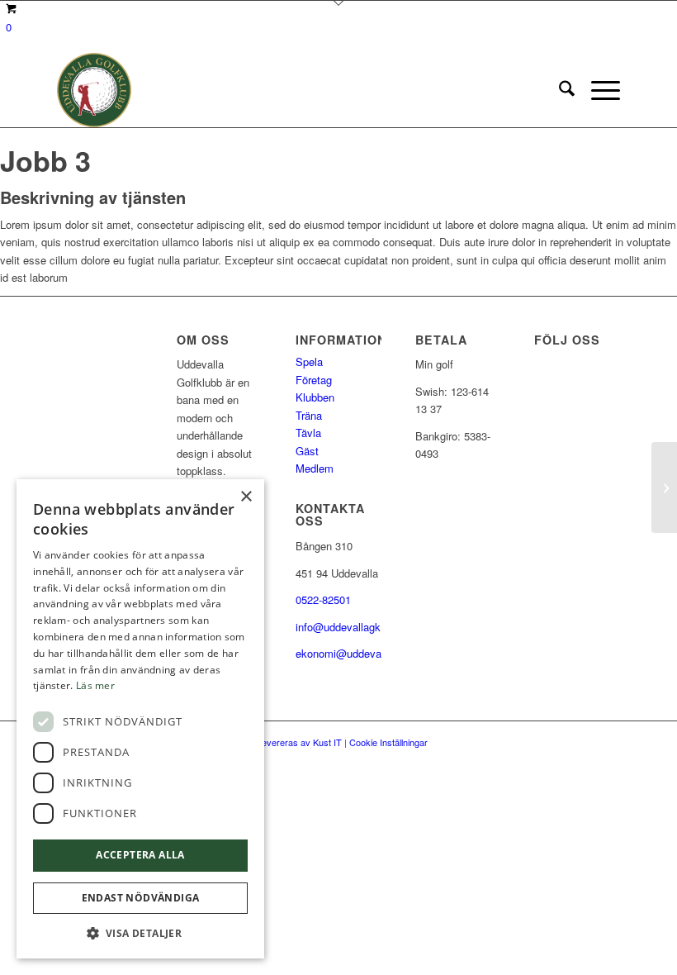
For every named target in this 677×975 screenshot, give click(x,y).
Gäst (307, 451)
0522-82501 (323, 599)
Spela (309, 361)
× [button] (245, 497)
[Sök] (558, 90)
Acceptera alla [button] (140, 855)
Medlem (315, 468)
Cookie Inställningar (388, 742)
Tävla (308, 432)
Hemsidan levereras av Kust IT (279, 742)
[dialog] (140, 718)
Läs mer (95, 685)
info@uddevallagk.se (345, 627)
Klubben (315, 397)
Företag (314, 380)
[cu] (94, 90)
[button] (140, 933)
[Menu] (597, 90)
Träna (309, 415)
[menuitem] (558, 90)
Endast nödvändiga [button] (141, 898)
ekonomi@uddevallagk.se (357, 653)
